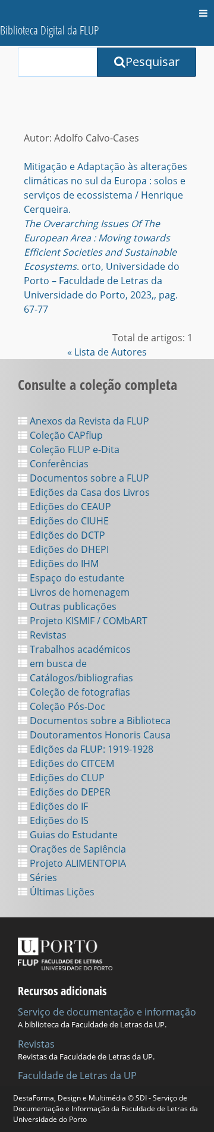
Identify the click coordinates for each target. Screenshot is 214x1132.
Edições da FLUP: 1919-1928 (90, 749)
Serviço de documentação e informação (107, 1011)
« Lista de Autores (107, 352)
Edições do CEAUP (69, 506)
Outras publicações (72, 606)
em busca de (57, 663)
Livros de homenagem (78, 592)
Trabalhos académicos (79, 649)
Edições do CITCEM (70, 763)
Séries (42, 877)
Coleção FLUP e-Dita (73, 449)
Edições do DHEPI (68, 549)
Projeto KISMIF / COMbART (87, 620)
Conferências (58, 463)
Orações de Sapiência (76, 849)
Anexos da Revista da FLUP (88, 420)
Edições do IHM (63, 563)
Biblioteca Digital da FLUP (49, 30)
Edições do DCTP (66, 535)
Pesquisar (152, 62)
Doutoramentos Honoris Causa (99, 734)
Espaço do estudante (75, 577)
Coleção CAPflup (65, 435)
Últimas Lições (61, 891)
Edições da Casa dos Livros (88, 492)
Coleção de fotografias (78, 692)
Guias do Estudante (72, 834)
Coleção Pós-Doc (66, 706)
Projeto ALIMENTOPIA (76, 863)
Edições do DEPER (69, 791)
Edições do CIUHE (68, 520)
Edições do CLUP (66, 777)
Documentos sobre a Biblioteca (99, 720)
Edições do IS (58, 820)
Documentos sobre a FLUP (88, 478)
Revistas (47, 635)
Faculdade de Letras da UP (77, 1075)
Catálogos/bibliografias (80, 677)
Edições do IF (57, 806)
